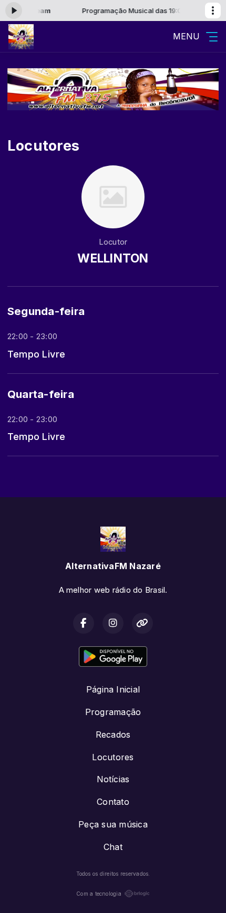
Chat (113, 847)
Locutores (112, 757)
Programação (113, 712)
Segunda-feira (46, 311)
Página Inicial (113, 689)
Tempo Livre (36, 354)
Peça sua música (113, 824)
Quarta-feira (40, 394)
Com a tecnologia (98, 893)
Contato (113, 801)
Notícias (113, 779)
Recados (113, 734)
